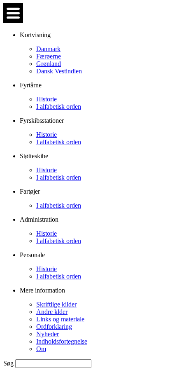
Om (41, 348)
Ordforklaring (54, 326)
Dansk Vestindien (59, 71)
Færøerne (48, 56)
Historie (46, 99)
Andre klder (52, 311)
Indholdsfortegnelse (61, 341)
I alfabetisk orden (58, 106)
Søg (9, 363)
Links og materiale (60, 319)
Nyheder (47, 333)
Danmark (48, 48)
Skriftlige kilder (56, 304)
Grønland (48, 63)
